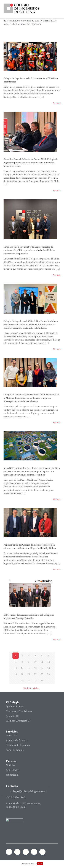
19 (15, 674)
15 (29, 668)
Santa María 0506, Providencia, (23, 803)
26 (29, 680)
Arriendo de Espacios (18, 745)
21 (29, 674)
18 (48, 668)
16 (35, 668)
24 (48, 674)
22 (35, 674)
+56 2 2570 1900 (15, 797)
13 (15, 668)
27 (35, 680)
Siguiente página (31, 688)
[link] (21, 8)
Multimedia (12, 774)
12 (48, 661)
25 (22, 680)
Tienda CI (11, 735)
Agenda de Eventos (17, 740)
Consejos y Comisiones (19, 711)
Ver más (56, 103)
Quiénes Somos (14, 706)
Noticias (10, 765)
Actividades (12, 770)
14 (22, 668)
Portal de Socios (15, 749)
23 (42, 674)
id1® (40, 863)
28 (42, 680)
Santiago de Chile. (16, 806)
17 (42, 668)
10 (35, 661)
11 (42, 661)
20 (22, 674)
